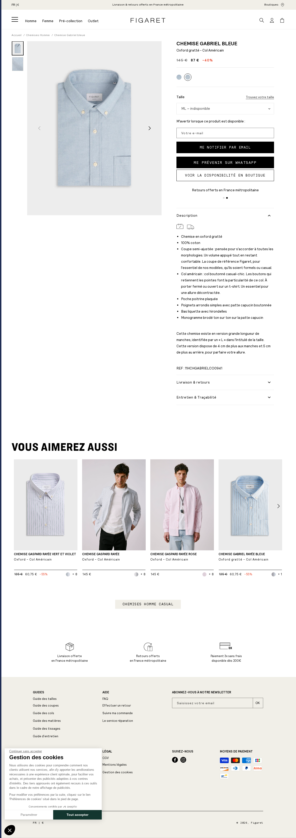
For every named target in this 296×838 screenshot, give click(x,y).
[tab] (224, 198)
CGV (105, 758)
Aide (105, 692)
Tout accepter (77, 815)
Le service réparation (117, 721)
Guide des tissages (46, 729)
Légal (107, 751)
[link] (148, 5)
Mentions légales (114, 765)
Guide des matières (47, 721)
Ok (258, 703)
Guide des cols (43, 713)
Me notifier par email (225, 147)
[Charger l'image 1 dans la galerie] (17, 48)
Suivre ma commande (117, 713)
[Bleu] (179, 77)
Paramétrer (29, 815)
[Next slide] (149, 128)
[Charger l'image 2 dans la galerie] (17, 64)
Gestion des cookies (117, 772)
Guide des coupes (46, 705)
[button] (15, 19)
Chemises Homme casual (148, 604)
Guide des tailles (45, 699)
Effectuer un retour (116, 705)
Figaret (257, 822)
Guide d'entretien (45, 736)
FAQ (105, 699)
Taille (180, 97)
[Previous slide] (39, 128)
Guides (38, 692)
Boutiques (271, 4)
